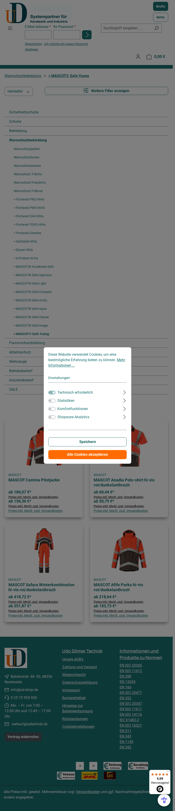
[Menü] (167, 772)
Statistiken (66, 400)
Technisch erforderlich (75, 392)
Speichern (87, 442)
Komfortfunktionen (72, 409)
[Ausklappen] (124, 392)
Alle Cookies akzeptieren (87, 454)
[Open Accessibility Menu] (164, 800)
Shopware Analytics (73, 417)
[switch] (52, 401)
